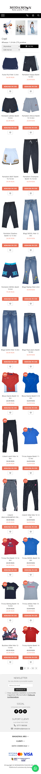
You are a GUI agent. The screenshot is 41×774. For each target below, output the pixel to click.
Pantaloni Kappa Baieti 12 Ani (30, 76)
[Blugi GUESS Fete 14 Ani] (10, 328)
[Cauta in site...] (38, 15)
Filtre (30, 46)
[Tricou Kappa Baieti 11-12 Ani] (31, 436)
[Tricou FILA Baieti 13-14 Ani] (10, 546)
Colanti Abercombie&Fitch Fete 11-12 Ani (10, 516)
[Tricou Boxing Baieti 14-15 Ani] (10, 591)
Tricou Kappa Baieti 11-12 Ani (31, 457)
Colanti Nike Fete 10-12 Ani (31, 516)
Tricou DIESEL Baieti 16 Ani (31, 559)
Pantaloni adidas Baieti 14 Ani (10, 117)
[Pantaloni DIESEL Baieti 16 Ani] (10, 270)
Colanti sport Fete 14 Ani (10, 457)
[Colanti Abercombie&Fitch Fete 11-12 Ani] (10, 495)
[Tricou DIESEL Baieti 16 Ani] (31, 546)
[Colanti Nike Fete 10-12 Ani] (31, 495)
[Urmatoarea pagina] (36, 668)
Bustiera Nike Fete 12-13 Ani (10, 646)
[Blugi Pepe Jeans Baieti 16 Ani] (31, 328)
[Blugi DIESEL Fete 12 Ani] (31, 215)
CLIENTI (19, 741)
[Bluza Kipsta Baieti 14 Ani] (10, 383)
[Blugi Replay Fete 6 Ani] (31, 270)
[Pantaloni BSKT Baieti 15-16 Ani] (10, 156)
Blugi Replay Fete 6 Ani (31, 287)
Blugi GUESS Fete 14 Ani (10, 350)
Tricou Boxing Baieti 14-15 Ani (10, 605)
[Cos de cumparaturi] (33, 15)
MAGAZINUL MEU (19, 736)
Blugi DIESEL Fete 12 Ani (30, 234)
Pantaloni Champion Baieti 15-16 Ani (30, 178)
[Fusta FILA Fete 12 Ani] (10, 63)
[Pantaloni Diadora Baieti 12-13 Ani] (10, 215)
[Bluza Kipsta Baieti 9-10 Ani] (31, 383)
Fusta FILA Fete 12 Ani (10, 75)
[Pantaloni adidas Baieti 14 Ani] (10, 105)
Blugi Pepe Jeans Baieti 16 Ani (31, 351)
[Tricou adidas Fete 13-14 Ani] (31, 590)
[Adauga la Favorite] (10, 91)
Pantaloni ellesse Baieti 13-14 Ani (31, 117)
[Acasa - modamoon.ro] (20, 8)
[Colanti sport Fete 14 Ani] (10, 436)
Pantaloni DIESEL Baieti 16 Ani (10, 288)
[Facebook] (16, 711)
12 (33, 668)
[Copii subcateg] (20, 27)
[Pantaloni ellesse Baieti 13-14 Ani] (31, 105)
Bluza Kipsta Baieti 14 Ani (10, 397)
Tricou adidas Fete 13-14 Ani (30, 605)
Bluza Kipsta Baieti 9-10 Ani (31, 397)
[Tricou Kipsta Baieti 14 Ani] (31, 634)
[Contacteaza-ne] (27, 15)
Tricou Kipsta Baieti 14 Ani (30, 646)
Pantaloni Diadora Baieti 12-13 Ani (10, 234)
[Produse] (3, 16)
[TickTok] (21, 711)
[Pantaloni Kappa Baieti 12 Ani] (31, 63)
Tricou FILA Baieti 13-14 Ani (10, 559)
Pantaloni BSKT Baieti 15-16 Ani (10, 178)
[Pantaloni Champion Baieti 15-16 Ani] (31, 156)
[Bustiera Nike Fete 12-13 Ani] (10, 634)
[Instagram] (25, 711)
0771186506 (21, 725)
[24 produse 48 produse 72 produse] (11, 46)
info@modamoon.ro (22, 728)
